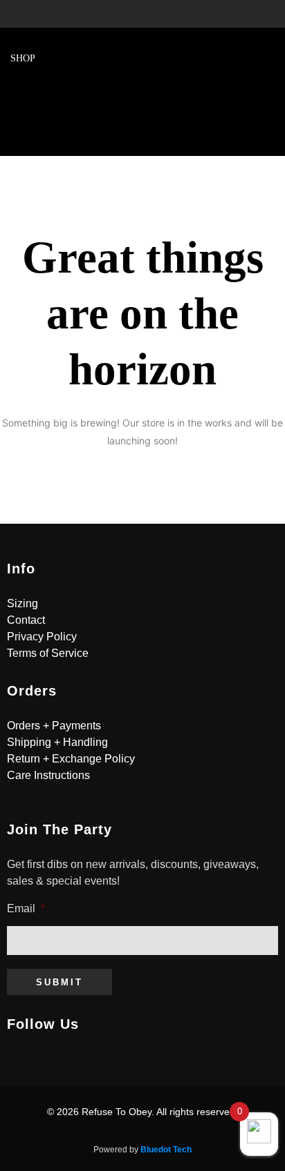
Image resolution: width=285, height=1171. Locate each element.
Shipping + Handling (57, 742)
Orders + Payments (54, 725)
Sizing (22, 603)
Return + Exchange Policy (71, 759)
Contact (26, 620)
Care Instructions (48, 775)
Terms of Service (48, 653)
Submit (59, 982)
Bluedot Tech (166, 1149)
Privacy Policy (42, 636)
